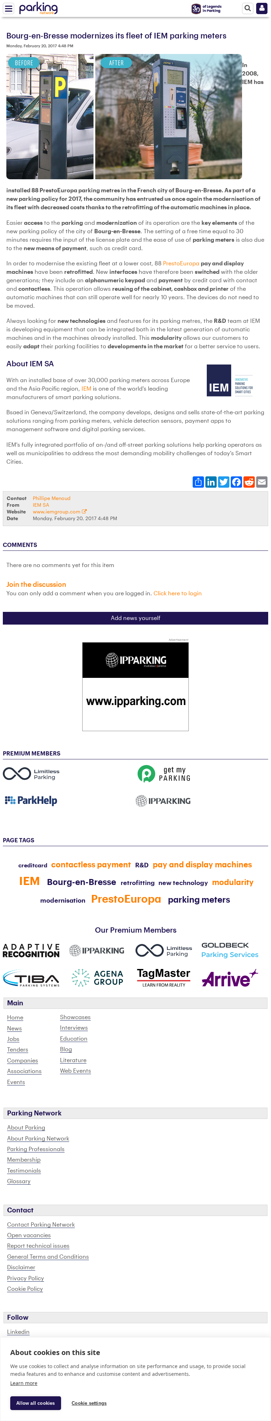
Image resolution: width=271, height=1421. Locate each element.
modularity (233, 882)
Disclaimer (21, 1267)
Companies (22, 1061)
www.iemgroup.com (57, 512)
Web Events (75, 1071)
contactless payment (91, 865)
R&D (142, 865)
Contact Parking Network (41, 1225)
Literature (73, 1060)
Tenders (17, 1050)
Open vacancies (29, 1235)
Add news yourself (136, 618)
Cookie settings (89, 1403)
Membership (24, 1160)
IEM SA (41, 505)
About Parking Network (38, 1139)
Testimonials (24, 1171)
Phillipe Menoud (52, 498)
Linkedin (18, 1332)
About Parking (26, 1128)
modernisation (62, 900)
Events (16, 1082)
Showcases (75, 1017)
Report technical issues (38, 1246)
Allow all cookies (35, 1403)
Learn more (23, 1383)
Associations (24, 1071)
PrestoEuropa (181, 263)
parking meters (199, 900)
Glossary (19, 1181)
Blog (66, 1049)
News (14, 1028)
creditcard (32, 865)
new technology (183, 883)
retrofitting (138, 883)
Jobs (13, 1039)
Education (74, 1039)
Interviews (74, 1028)
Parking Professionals (36, 1149)
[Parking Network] (38, 7)
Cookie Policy (25, 1289)
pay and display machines (202, 865)
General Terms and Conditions (48, 1257)
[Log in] (261, 8)
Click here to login (177, 593)
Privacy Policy (25, 1278)
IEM (86, 389)
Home (15, 1017)
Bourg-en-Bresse (81, 882)
